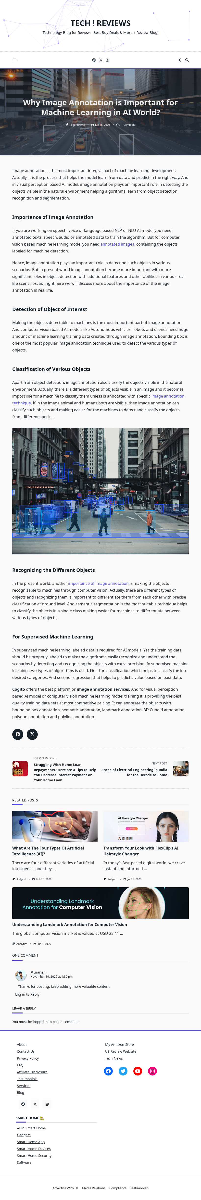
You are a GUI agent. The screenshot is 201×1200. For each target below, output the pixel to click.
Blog (20, 1092)
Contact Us (26, 1051)
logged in (40, 1021)
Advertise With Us (65, 1188)
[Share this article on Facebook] (17, 734)
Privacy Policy (28, 1058)
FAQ (20, 1065)
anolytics (21, 944)
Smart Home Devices (34, 1148)
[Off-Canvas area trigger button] (14, 60)
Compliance (117, 1188)
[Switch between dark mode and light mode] (180, 60)
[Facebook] (94, 60)
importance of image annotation (98, 583)
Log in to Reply (27, 994)
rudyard (21, 879)
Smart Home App (31, 1141)
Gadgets (24, 1135)
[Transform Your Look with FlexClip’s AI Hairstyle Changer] (146, 826)
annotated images (117, 244)
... (54, 868)
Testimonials (27, 1078)
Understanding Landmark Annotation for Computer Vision (69, 924)
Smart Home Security (34, 1155)
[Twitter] (100, 60)
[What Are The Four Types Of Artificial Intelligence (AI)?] (55, 826)
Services (23, 1085)
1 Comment (128, 124)
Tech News (114, 1058)
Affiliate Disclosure (32, 1072)
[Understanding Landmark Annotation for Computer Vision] (100, 903)
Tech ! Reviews (101, 23)
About (22, 1044)
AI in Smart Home (31, 1128)
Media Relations (93, 1188)
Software (24, 1162)
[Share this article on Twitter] (32, 734)
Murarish (38, 972)
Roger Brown (77, 124)
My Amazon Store (119, 1044)
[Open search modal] (187, 60)
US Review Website (120, 1051)
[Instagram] (107, 60)
